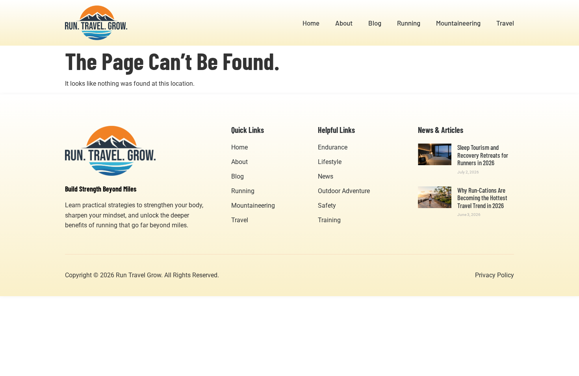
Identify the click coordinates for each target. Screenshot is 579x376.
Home (310, 23)
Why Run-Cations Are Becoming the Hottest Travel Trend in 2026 (482, 197)
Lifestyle (329, 162)
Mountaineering (458, 23)
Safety (327, 205)
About (344, 23)
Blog (374, 23)
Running (408, 23)
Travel (505, 23)
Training (329, 220)
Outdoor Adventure (344, 191)
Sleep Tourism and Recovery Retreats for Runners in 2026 (482, 154)
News (325, 176)
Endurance (332, 147)
